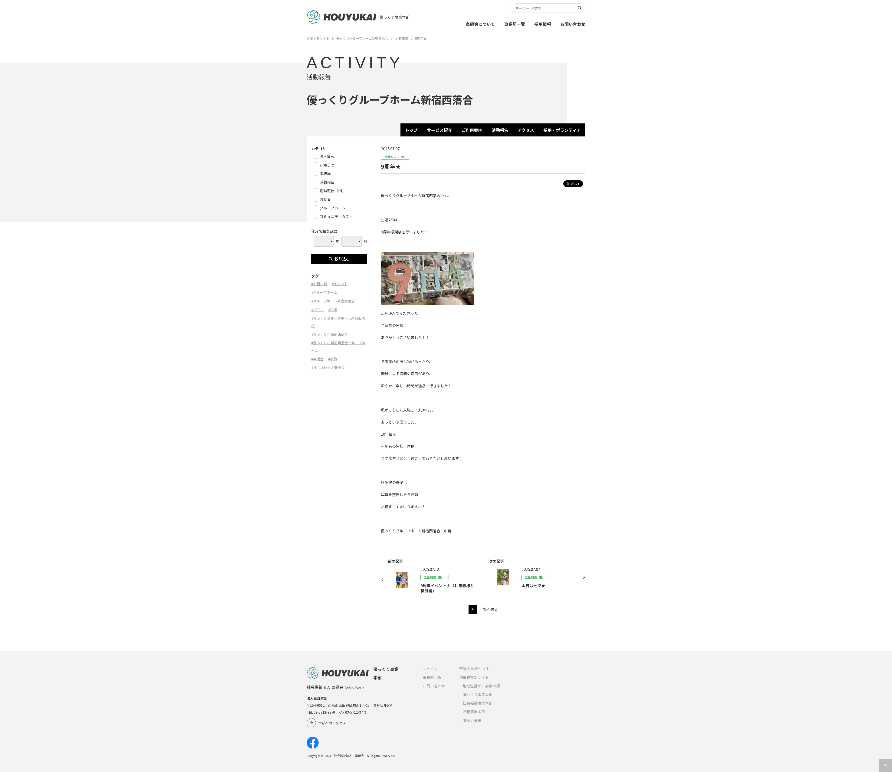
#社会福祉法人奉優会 (327, 367)
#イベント (340, 283)
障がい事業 (472, 720)
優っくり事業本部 (477, 694)
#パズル (317, 309)
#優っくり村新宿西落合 (329, 334)
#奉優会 (317, 358)
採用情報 (542, 24)
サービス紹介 (439, 130)
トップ (411, 130)
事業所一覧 (514, 24)
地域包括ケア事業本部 (481, 686)
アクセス (526, 130)
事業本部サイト (318, 38)
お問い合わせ (572, 24)
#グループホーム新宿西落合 (333, 300)
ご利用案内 (471, 130)
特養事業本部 (474, 711)
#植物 (332, 358)
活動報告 (401, 38)
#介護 (332, 309)
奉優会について (480, 24)
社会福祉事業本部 (477, 703)
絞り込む (342, 259)
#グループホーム (324, 292)
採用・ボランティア (562, 130)
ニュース (430, 668)
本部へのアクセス (332, 722)
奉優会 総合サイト (474, 668)
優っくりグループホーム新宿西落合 (362, 38)
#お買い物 (319, 283)
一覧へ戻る (488, 609)
